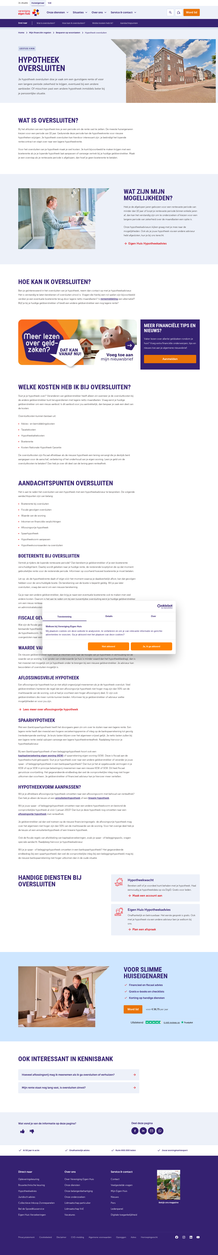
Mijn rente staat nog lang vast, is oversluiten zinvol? (54, 1087)
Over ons (97, 12)
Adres (133, 1237)
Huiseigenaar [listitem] (37, 3)
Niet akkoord (108, 646)
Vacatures (70, 1214)
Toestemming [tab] (64, 616)
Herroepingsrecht (149, 1237)
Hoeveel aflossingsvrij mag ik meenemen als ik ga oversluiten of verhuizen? (68, 1074)
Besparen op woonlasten (68, 32)
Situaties (78, 12)
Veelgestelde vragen (121, 1185)
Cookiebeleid (45, 1237)
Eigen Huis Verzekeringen (32, 1214)
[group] (168, 1189)
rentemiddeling (109, 299)
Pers (113, 1202)
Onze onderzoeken (75, 1197)
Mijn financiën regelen (40, 32)
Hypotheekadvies (27, 1191)
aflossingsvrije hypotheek (32, 814)
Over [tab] (153, 616)
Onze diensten (56, 12)
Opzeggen (121, 1237)
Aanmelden (170, 359)
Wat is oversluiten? (46, 23)
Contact (115, 1179)
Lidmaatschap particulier (78, 1202)
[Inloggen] (178, 12)
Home (21, 32)
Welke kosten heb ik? (102, 23)
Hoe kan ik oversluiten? (73, 23)
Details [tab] (109, 616)
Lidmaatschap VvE (74, 1208)
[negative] (32, 1131)
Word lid (191, 12)
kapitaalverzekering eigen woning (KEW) (40, 755)
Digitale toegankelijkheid (124, 1214)
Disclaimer (61, 1237)
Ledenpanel (117, 1208)
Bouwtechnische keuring (31, 1185)
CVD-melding (77, 1237)
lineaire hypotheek (98, 798)
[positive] (22, 1131)
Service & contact (122, 12)
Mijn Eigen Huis (119, 1191)
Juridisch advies (26, 1197)
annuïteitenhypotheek (67, 798)
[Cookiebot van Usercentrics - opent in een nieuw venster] (159, 606)
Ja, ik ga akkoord (151, 646)
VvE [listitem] (49, 3)
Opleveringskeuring (28, 1179)
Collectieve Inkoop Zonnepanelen (36, 1202)
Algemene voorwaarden (100, 1237)
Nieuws (115, 1197)
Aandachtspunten (129, 23)
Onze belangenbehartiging (79, 1191)
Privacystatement (26, 1237)
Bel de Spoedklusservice (31, 1208)
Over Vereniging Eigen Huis (79, 1179)
